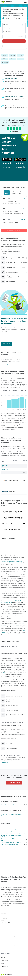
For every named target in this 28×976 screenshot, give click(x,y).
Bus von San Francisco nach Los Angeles (10, 887)
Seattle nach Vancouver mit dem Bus (9, 913)
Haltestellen (5, 62)
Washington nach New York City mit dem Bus (11, 898)
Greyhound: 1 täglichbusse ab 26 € (10, 361)
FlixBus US (5, 470)
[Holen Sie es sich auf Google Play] (20, 159)
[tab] (7, 20)
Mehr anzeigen (5, 364)
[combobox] (14, 24)
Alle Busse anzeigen (14, 230)
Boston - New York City (6, 900)
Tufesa (19, 747)
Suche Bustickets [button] (14, 852)
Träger (4, 59)
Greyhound (5, 472)
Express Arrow (11, 747)
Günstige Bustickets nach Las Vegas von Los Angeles (11, 884)
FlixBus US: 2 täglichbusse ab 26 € (10, 359)
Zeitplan (5, 55)
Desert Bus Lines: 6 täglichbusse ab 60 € (12, 358)
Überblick (12, 55)
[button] (25, 2)
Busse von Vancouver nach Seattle (9, 896)
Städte (20, 59)
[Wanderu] (6, 2)
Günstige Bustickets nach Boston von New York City (11, 905)
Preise (20, 55)
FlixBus (5, 747)
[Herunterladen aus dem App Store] (7, 159)
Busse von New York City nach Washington (11, 902)
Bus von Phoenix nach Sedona (8, 874)
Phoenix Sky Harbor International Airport (11, 731)
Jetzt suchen (4, 832)
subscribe (6, 343)
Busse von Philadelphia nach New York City (11, 911)
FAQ (12, 59)
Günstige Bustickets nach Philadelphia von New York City (12, 909)
